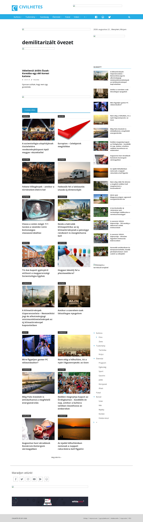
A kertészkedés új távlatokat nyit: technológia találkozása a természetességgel (120, 211)
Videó (76, 17)
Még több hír (55, 457)
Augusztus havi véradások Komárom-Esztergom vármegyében (36, 446)
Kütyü (25, 332)
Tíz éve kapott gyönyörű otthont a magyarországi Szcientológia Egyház (36, 273)
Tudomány (30, 17)
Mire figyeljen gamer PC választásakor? (35, 361)
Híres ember (36, 79)
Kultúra (17, 17)
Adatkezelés (115, 518)
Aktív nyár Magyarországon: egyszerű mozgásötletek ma (120, 197)
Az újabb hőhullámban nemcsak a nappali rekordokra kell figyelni (71, 446)
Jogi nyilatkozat (104, 518)
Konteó (101, 414)
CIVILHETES (31, 7)
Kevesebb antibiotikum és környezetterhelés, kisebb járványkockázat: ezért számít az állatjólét (120, 250)
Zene (101, 341)
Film (100, 337)
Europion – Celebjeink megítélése (69, 145)
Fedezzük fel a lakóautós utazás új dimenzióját (71, 188)
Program (102, 363)
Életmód (56, 17)
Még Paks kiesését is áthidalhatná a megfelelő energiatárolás (36, 399)
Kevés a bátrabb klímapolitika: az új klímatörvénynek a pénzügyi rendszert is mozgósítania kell (73, 230)
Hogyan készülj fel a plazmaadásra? (69, 271)
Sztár (101, 401)
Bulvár (61, 116)
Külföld (26, 116)
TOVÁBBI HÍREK (30, 110)
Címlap (85, 518)
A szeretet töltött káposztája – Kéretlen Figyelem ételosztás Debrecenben (118, 237)
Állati (101, 388)
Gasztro (102, 375)
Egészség (62, 243)
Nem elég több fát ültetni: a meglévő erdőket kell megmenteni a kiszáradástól (120, 185)
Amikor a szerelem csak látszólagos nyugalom (70, 312)
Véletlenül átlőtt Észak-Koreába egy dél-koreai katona (35, 73)
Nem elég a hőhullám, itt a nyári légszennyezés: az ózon (73, 361)
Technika (102, 350)
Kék (100, 405)
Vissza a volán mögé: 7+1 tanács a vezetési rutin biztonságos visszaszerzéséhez (35, 228)
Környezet (27, 283)
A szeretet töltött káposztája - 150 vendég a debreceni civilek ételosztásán (120, 224)
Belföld (26, 243)
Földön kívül (104, 418)
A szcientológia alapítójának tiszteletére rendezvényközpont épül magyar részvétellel (37, 148)
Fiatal (67, 17)
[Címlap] (14, 8)
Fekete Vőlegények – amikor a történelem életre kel (38, 188)
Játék (101, 380)
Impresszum (93, 518)
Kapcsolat (123, 518)
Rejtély (101, 409)
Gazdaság (44, 17)
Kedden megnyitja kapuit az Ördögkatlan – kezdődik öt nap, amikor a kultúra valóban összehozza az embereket (73, 402)
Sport (101, 371)
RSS (130, 518)
